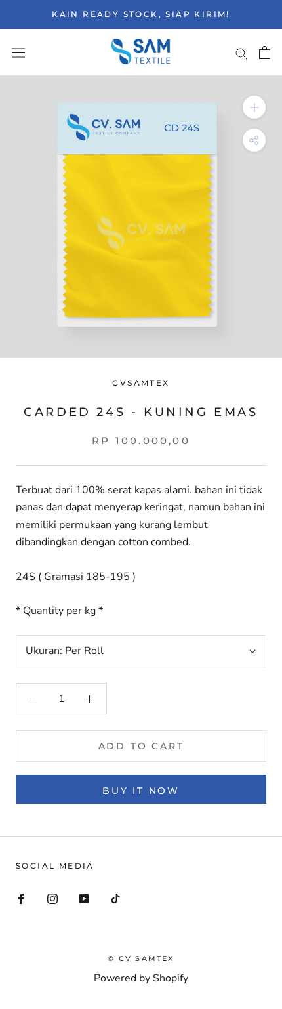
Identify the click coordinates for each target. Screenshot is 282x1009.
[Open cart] (264, 52)
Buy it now (141, 790)
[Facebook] (21, 898)
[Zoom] (254, 107)
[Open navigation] (18, 52)
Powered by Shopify (141, 978)
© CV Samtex (141, 958)
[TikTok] (115, 898)
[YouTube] (84, 898)
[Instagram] (52, 898)
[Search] (241, 52)
